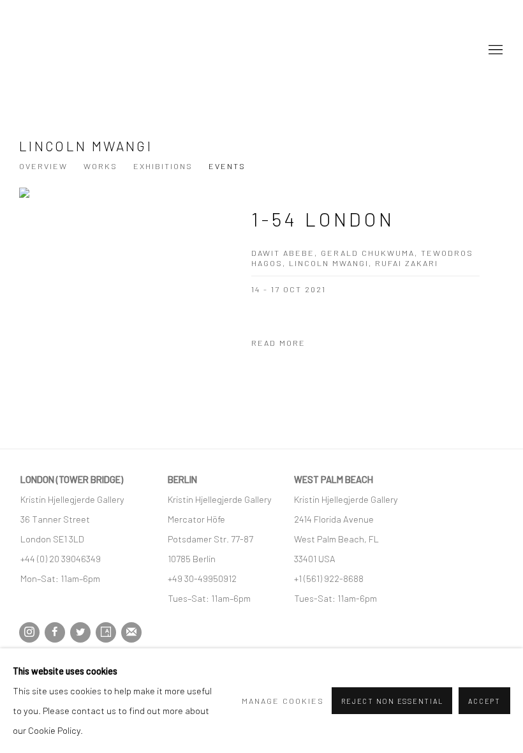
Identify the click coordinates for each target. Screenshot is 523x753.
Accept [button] (484, 701)
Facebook (55, 632)
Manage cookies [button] (283, 701)
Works (100, 166)
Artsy (106, 632)
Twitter (80, 632)
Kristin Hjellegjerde (83, 50)
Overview (43, 166)
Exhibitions (163, 166)
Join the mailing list (131, 632)
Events (227, 166)
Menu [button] (494, 50)
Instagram (29, 632)
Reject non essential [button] (392, 701)
